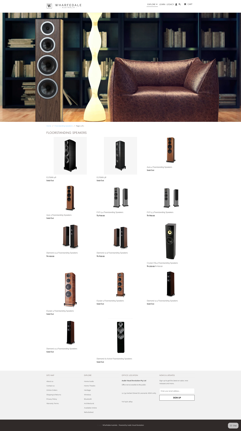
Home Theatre (89, 386)
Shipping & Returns (53, 395)
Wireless (87, 395)
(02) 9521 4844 (127, 402)
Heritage (87, 390)
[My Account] (176, 5)
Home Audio (89, 381)
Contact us (50, 386)
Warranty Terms (52, 403)
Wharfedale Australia (110, 425)
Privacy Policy (51, 399)
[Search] (180, 5)
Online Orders (51, 390)
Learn (162, 4)
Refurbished (88, 412)
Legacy (170, 4)
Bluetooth (88, 399)
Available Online (90, 408)
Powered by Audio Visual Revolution (131, 425)
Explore (152, 4)
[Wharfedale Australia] (64, 6)
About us (49, 381)
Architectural (89, 403)
